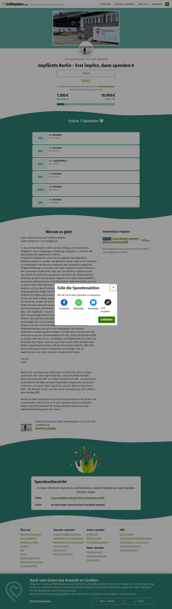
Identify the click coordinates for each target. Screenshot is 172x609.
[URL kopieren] (108, 302)
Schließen (107, 319)
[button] (64, 302)
